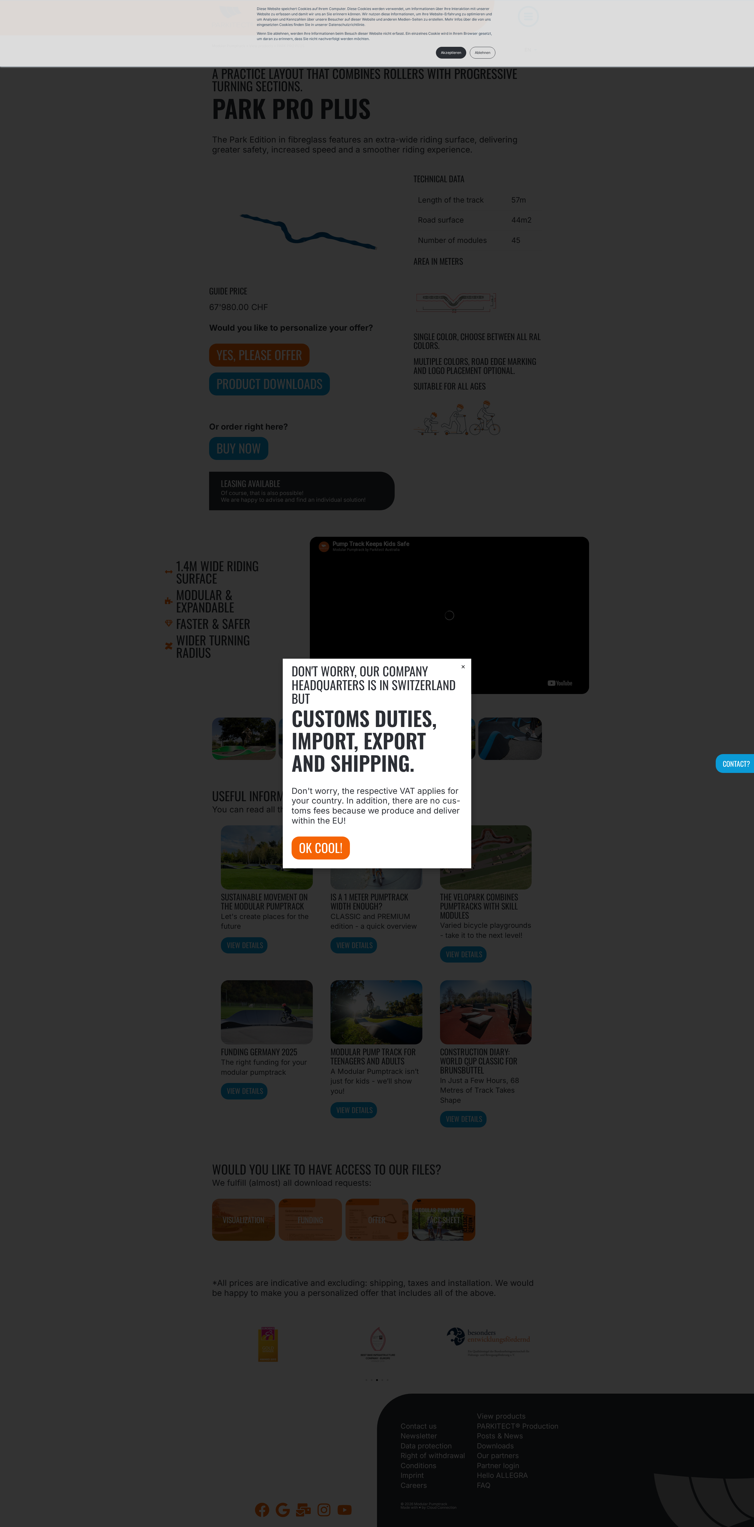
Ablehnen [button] (482, 52)
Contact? (736, 763)
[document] (377, 763)
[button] (463, 667)
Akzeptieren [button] (451, 52)
